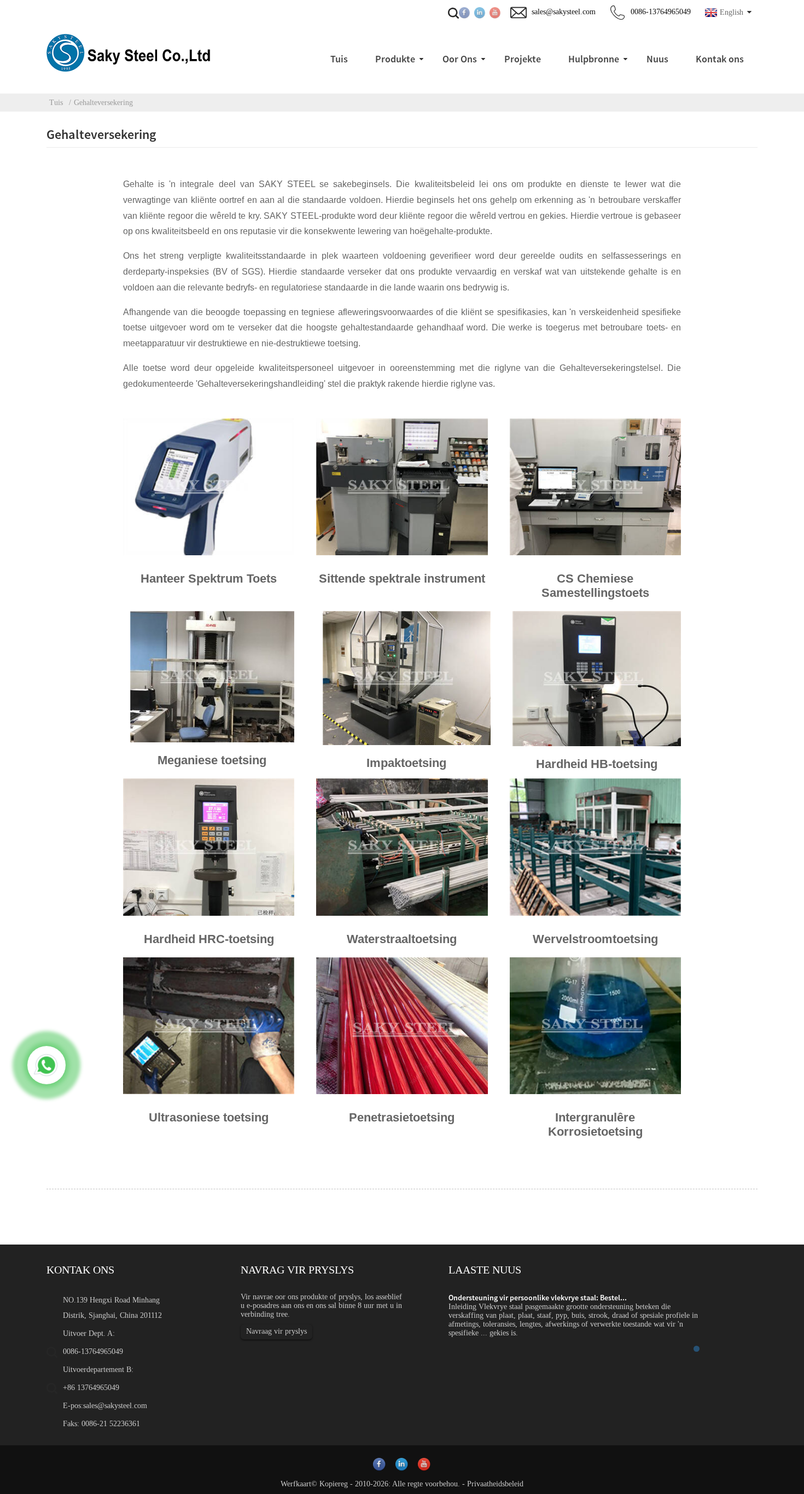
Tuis (56, 102)
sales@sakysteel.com (115, 1406)
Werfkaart (296, 1484)
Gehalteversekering (103, 102)
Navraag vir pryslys (276, 1331)
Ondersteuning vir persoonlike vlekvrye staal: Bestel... (537, 1298)
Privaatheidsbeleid (495, 1484)
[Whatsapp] (46, 1065)
